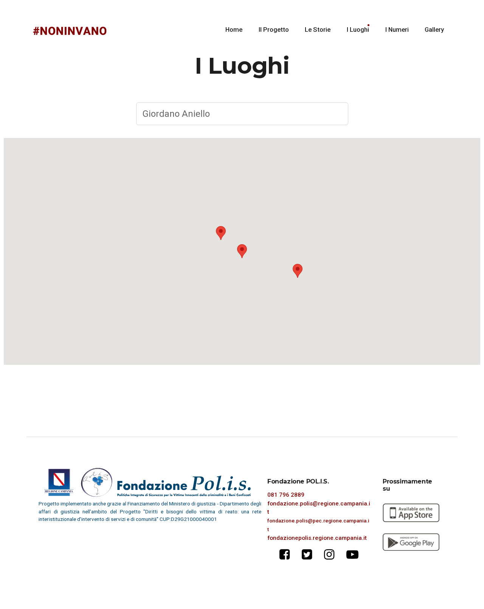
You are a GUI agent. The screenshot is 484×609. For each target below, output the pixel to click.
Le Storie (317, 29)
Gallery (434, 29)
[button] (221, 233)
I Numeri (397, 29)
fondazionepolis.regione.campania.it (317, 538)
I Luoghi (358, 29)
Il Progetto (274, 29)
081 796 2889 (285, 494)
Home (233, 29)
